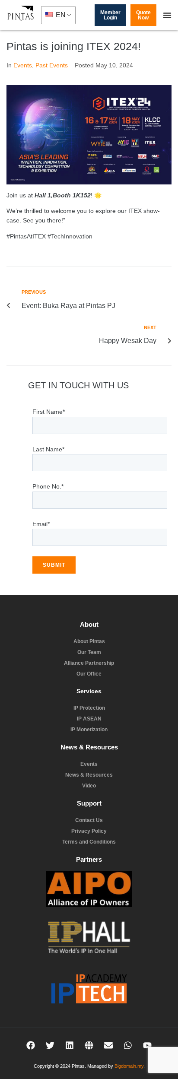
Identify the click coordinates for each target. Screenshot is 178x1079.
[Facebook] (30, 1045)
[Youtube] (147, 1045)
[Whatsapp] (128, 1045)
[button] (167, 15)
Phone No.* (48, 486)
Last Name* (48, 449)
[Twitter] (50, 1045)
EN (60, 15)
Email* (41, 523)
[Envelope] (108, 1045)
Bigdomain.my (128, 1066)
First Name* (48, 411)
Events (22, 65)
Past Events (51, 65)
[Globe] (89, 1045)
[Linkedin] (69, 1045)
